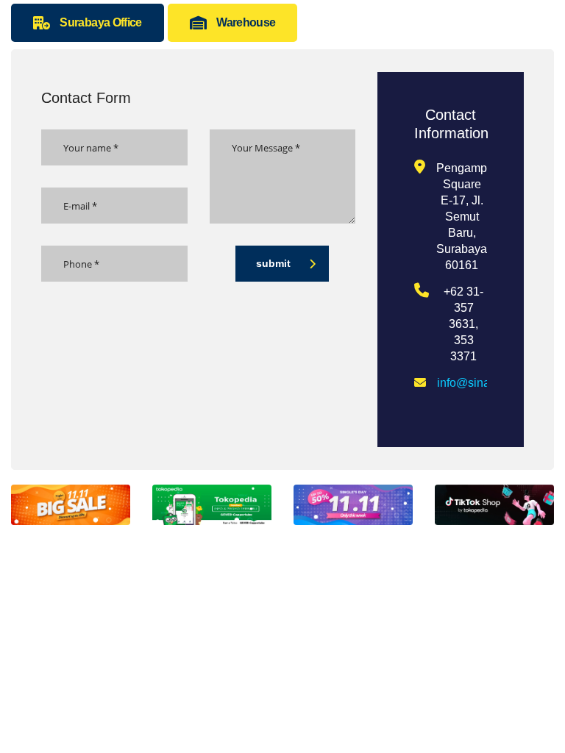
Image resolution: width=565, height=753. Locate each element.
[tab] (87, 23)
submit (273, 263)
